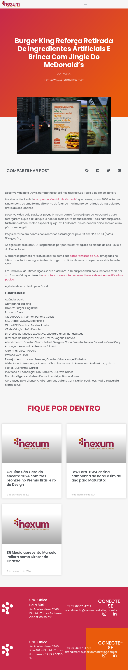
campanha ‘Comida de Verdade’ (55, 199)
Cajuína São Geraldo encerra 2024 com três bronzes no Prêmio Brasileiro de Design (31, 478)
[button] (85, 4)
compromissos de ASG (84, 256)
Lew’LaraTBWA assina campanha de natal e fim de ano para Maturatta (96, 476)
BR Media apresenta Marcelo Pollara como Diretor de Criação (31, 556)
